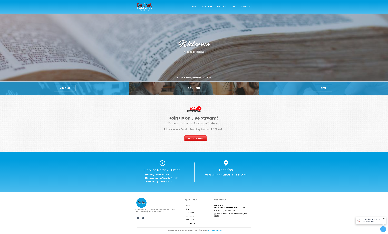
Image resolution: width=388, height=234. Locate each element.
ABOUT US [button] (206, 7)
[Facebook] (138, 218)
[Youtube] (143, 218)
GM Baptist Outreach (215, 230)
